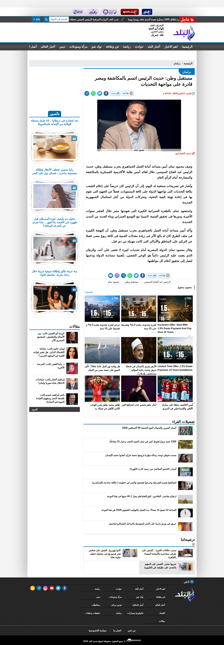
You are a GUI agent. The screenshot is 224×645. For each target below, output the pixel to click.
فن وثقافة (112, 46)
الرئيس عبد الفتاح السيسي (157, 282)
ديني (62, 46)
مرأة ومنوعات (78, 46)
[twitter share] (99, 93)
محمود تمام (113, 282)
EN (38, 19)
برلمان (177, 63)
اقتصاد (162, 613)
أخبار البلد (154, 46)
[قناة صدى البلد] (147, 12)
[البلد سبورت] (130, 12)
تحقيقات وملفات (92, 613)
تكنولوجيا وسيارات (135, 613)
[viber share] (117, 275)
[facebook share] (106, 93)
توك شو (97, 46)
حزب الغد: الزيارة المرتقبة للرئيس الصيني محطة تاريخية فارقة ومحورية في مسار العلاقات (125, 19)
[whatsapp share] (93, 93)
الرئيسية (187, 46)
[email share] (86, 93)
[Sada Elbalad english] (78, 12)
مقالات (162, 621)
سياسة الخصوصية (98, 630)
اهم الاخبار (171, 46)
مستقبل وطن (132, 282)
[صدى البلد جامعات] (109, 12)
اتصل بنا (117, 630)
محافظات (96, 605)
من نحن (132, 630)
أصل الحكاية (137, 605)
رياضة (127, 46)
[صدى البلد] (184, 32)
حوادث (139, 46)
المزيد (34, 409)
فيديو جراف (116, 605)
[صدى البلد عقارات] (92, 12)
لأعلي (187, 582)
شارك (113, 93)
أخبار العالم (48, 46)
